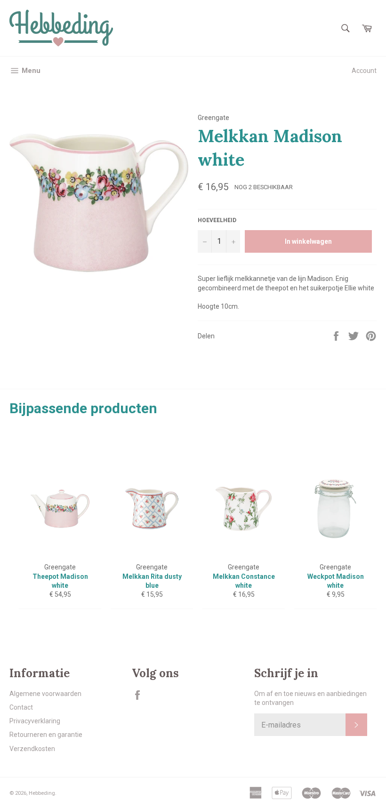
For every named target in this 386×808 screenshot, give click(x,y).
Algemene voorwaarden (45, 693)
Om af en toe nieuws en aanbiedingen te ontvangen (310, 698)
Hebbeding (42, 793)
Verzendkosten (32, 748)
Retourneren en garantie (45, 734)
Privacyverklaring (34, 721)
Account (364, 70)
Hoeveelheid (217, 220)
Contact (21, 707)
